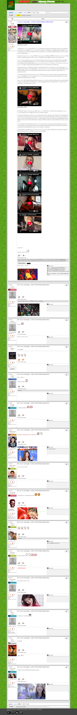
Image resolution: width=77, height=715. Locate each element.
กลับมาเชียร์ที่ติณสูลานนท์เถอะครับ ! (54, 543)
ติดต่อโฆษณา (40, 709)
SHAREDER (33, 260)
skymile (48, 259)
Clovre (12, 286)
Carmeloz (12, 376)
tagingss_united (12, 465)
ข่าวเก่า (11, 709)
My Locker (50, 265)
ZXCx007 (26, 260)
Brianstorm (31, 259)
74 (24, 12)
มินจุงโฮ (12, 23)
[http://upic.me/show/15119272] (23, 655)
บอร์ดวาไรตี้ (29, 15)
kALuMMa (56, 259)
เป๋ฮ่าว (12, 640)
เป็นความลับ (63, 260)
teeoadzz (51, 260)
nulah (46, 259)
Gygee (23, 260)
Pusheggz (23, 259)
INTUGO (12, 612)
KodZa (60, 260)
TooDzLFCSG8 (12, 668)
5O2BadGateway (12, 431)
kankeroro (12, 348)
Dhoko (57, 260)
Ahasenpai (19, 259)
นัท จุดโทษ (41, 259)
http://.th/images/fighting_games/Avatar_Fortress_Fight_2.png (27, 268)
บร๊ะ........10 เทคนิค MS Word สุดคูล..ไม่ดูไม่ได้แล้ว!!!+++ (57, 267)
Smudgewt (52, 259)
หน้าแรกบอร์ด (23, 15)
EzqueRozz (19, 260)
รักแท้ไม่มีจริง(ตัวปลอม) (62, 259)
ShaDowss (37, 260)
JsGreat (48, 260)
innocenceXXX (36, 259)
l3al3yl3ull (19, 301)
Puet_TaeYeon (27, 259)
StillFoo (12, 523)
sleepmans (23, 301)
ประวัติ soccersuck (34, 709)
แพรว (43, 260)
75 (25, 12)
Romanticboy (36, 301)
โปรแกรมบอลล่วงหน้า (24, 709)
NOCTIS (54, 260)
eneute (29, 301)
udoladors (12, 321)
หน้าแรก (8, 709)
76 (26, 12)
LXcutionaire (12, 552)
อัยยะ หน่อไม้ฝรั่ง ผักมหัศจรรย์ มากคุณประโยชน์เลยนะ (57, 268)
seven (44, 259)
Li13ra (46, 260)
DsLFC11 (40, 260)
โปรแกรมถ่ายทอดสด (16, 709)
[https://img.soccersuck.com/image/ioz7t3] (28, 315)
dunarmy (29, 260)
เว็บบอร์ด (29, 709)
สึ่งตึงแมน (32, 301)
